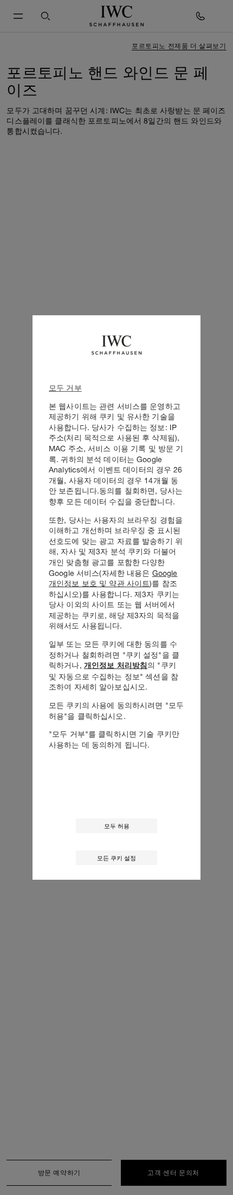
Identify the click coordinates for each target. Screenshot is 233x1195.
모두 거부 (65, 387)
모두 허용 (117, 825)
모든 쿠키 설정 (116, 857)
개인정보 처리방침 (115, 665)
